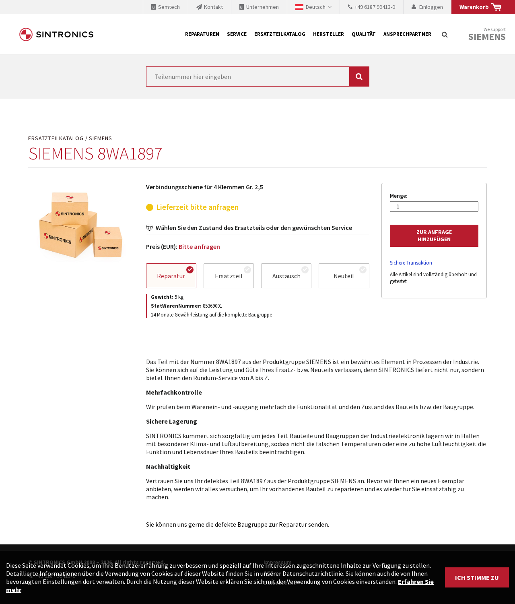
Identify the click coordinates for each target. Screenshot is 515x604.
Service (237, 34)
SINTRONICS (56, 34)
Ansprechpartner (407, 34)
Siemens (487, 36)
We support (487, 34)
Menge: (399, 195)
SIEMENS (100, 138)
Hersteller (328, 34)
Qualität (364, 34)
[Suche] (445, 34)
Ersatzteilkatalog (279, 34)
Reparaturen (202, 34)
